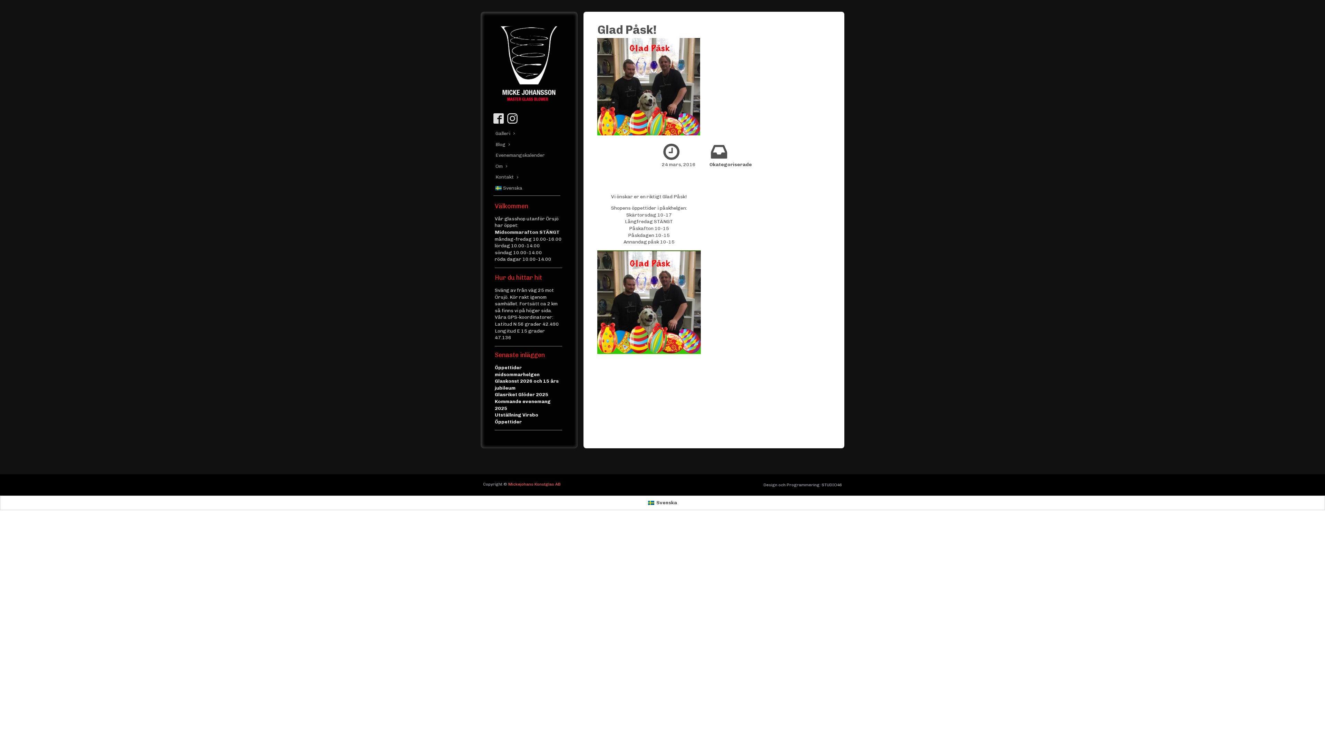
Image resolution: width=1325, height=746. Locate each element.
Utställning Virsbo (516, 415)
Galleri (502, 133)
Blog (500, 144)
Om (499, 166)
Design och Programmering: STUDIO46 (803, 484)
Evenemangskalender (517, 155)
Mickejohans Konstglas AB (534, 484)
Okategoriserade (730, 165)
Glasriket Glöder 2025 (521, 395)
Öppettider (508, 422)
